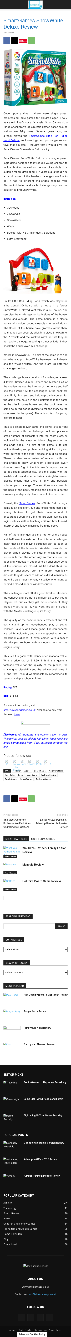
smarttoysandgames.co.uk (19, 710)
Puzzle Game (11, 779)
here (17, 714)
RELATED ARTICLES (16, 839)
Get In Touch (24, 1330)
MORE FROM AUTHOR (43, 839)
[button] (5, 4)
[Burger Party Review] (12, 1016)
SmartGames (27, 503)
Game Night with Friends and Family (43, 1099)
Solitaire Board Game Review (41, 881)
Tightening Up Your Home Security (42, 1115)
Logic (20, 775)
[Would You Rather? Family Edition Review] (12, 852)
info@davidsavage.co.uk (42, 1294)
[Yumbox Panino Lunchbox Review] (12, 1180)
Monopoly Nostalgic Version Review (43, 1142)
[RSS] (40, 1317)
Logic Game (32, 775)
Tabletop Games (43, 779)
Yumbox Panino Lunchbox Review (41, 1175)
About (12, 1330)
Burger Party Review (34, 1011)
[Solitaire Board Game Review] (12, 885)
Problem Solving (48, 775)
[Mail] (30, 1317)
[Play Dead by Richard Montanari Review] (12, 999)
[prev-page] (5, 898)
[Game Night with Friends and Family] (12, 1103)
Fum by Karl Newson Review (38, 1044)
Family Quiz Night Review (37, 1027)
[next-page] (11, 898)
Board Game (39, 770)
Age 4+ (27, 770)
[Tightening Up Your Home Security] (12, 1120)
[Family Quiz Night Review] (12, 1032)
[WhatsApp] (31, 40)
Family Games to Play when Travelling (44, 1082)
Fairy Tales (9, 775)
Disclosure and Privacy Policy (48, 1330)
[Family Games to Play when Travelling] (12, 1087)
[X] (14, 40)
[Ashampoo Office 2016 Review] (12, 1164)
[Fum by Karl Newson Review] (12, 1049)
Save (24, 41)
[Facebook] (6, 40)
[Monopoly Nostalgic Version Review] (12, 1147)
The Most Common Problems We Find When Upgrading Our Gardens (17, 823)
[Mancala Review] (12, 869)
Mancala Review (33, 864)
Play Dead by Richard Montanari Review (45, 994)
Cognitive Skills (56, 770)
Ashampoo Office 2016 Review (40, 1159)
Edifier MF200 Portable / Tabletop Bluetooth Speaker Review (52, 823)
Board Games (10, 856)
